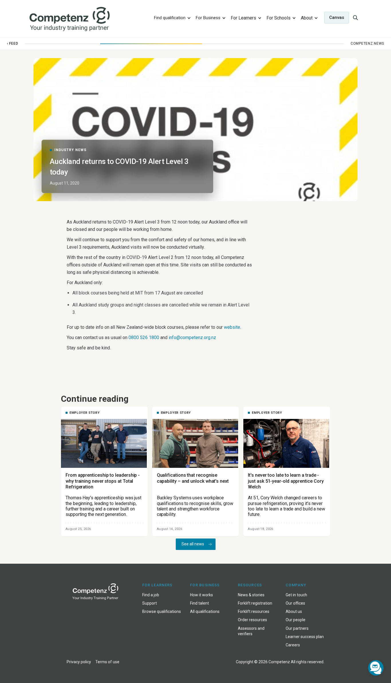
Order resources (252, 619)
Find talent (199, 603)
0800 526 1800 (144, 337)
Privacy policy (79, 662)
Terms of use (107, 662)
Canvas (336, 17)
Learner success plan (305, 636)
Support (149, 603)
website (232, 327)
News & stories (251, 595)
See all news (192, 544)
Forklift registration (255, 603)
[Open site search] (355, 17)
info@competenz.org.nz (192, 337)
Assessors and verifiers (251, 631)
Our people (295, 619)
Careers (293, 645)
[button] (171, 17)
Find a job (150, 595)
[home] (87, 19)
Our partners (297, 628)
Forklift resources (253, 611)
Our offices (295, 603)
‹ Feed (12, 43)
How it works (201, 595)
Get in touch (296, 595)
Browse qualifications (161, 611)
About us (294, 611)
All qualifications (205, 611)
